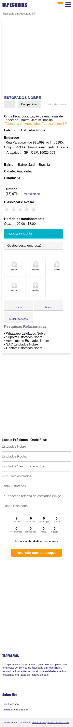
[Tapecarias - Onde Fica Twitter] (5, 678)
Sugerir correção (18, 319)
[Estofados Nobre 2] (36, 275)
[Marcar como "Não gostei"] (12, 104)
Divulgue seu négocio (15, 709)
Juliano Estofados (15, 506)
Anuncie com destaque (36, 553)
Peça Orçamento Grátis (19, 233)
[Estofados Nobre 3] (57, 275)
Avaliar (48, 307)
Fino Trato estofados (16, 476)
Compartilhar (29, 104)
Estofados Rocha (14, 456)
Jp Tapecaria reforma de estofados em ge (31, 496)
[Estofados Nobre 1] (14, 275)
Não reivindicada (57, 104)
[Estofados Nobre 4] (14, 295)
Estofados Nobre (14, 446)
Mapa (18, 307)
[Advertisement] (36, 57)
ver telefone (32, 193)
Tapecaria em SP (54, 123)
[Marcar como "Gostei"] (7, 104)
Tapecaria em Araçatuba (22, 123)
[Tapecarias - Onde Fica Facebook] (3, 678)
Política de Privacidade (58, 722)
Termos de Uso (39, 722)
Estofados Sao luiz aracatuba (23, 466)
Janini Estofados (14, 486)
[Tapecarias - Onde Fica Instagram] (7, 678)
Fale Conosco (10, 704)
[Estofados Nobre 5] (36, 295)
